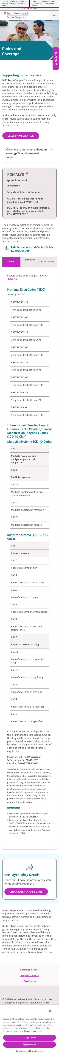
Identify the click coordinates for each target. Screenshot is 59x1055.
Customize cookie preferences (29, 1051)
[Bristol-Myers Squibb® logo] (16, 15)
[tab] (11, 262)
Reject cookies (29, 1045)
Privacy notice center (33, 1031)
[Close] (50, 1010)
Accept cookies (29, 1038)
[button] (29, 154)
